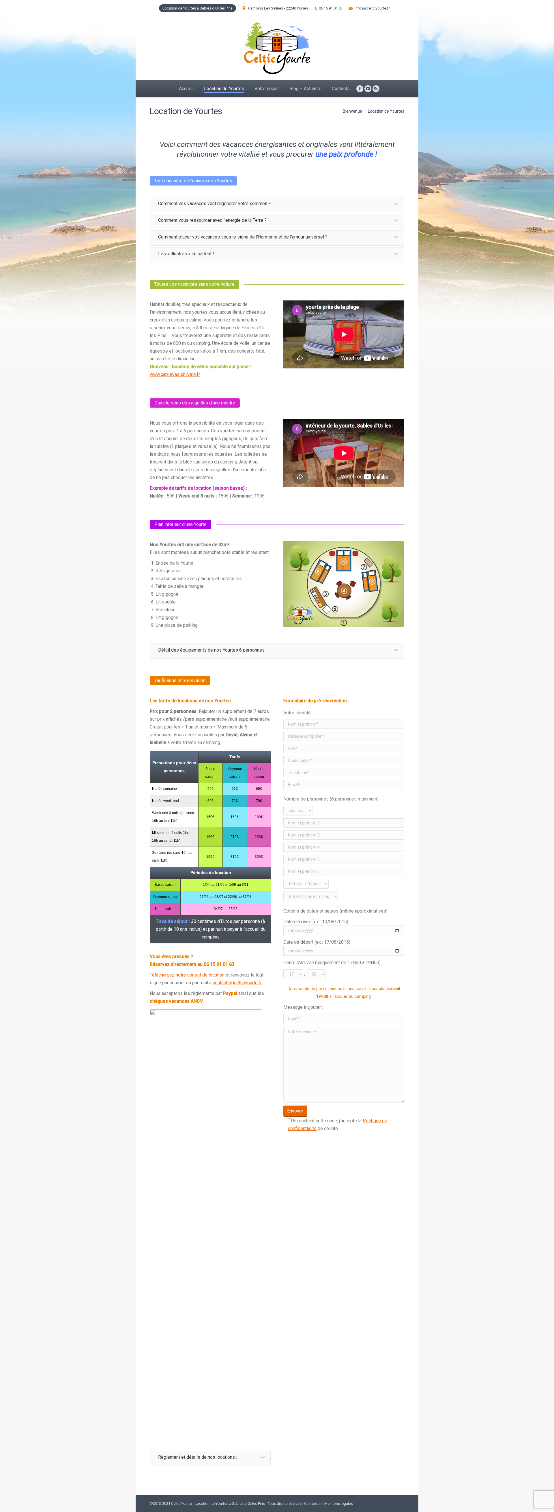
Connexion (313, 1503)
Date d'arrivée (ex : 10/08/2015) (315, 921)
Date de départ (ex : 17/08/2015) (316, 942)
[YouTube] (367, 88)
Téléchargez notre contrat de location (187, 975)
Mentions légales (338, 1503)
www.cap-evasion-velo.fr (175, 374)
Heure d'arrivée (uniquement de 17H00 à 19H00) (332, 962)
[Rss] (376, 88)
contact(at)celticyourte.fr (237, 982)
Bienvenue (352, 111)
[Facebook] (359, 88)
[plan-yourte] (343, 584)
